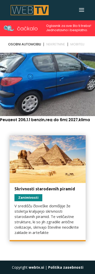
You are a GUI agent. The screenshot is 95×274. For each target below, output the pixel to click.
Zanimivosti (28, 197)
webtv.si (36, 267)
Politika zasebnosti (65, 267)
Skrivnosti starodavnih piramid (44, 189)
